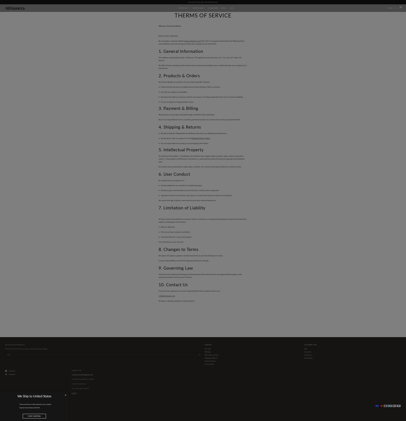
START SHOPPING (34, 416)
